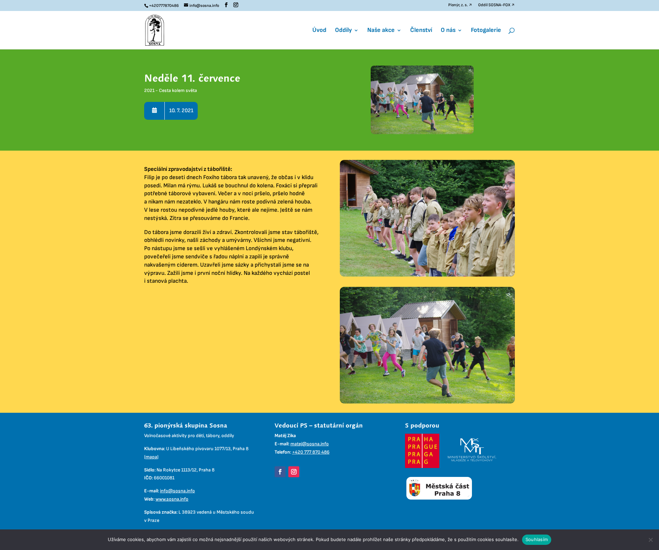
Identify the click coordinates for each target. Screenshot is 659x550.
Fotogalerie (486, 31)
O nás (448, 31)
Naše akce (381, 31)
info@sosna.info (177, 491)
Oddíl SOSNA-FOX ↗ (496, 5)
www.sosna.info (171, 499)
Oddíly (343, 31)
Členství (421, 31)
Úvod (319, 31)
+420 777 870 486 (311, 452)
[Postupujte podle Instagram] (293, 471)
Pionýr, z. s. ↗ (460, 5)
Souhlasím (536, 539)
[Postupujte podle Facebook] (280, 471)
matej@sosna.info (309, 444)
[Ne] (650, 539)
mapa (151, 457)
